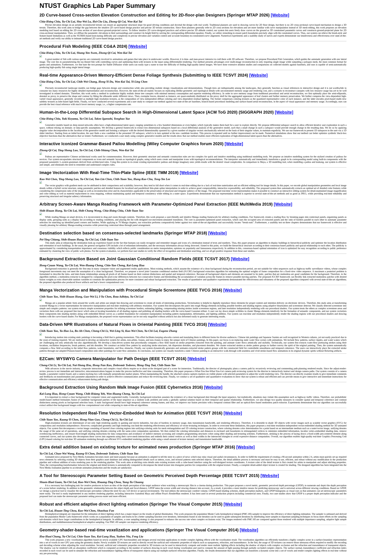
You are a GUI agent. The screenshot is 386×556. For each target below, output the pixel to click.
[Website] (280, 15)
